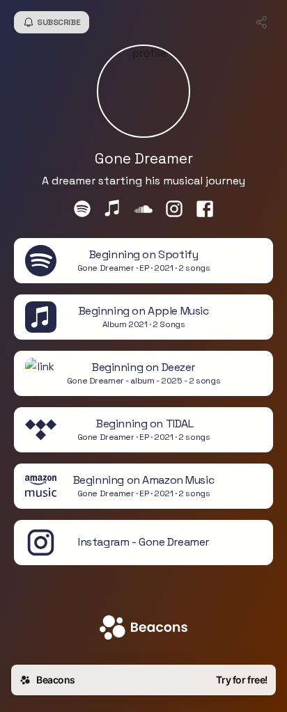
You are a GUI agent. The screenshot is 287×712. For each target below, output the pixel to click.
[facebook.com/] (204, 210)
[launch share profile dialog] (262, 22)
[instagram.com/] (174, 210)
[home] (143, 628)
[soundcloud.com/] (143, 210)
